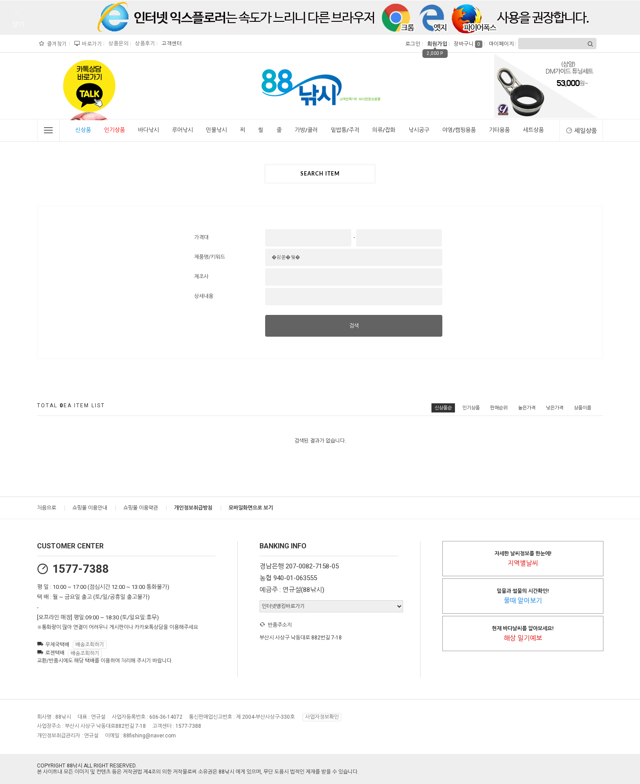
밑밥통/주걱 (345, 130)
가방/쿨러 (306, 130)
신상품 (83, 130)
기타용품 (499, 130)
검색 (354, 326)
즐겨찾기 (56, 44)
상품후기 (144, 44)
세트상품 (533, 130)
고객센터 (170, 44)
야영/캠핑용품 (459, 130)
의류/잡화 (383, 130)
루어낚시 (182, 130)
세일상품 (585, 130)
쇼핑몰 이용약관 (140, 508)
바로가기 (91, 44)
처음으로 (46, 508)
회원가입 (436, 44)
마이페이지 (500, 44)
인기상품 (114, 130)
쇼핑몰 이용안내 (89, 508)
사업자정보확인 (322, 717)
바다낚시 (148, 130)
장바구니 (467, 44)
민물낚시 (216, 130)
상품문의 (117, 44)
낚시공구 (418, 130)
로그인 (412, 44)
